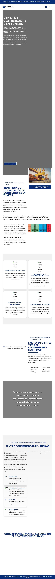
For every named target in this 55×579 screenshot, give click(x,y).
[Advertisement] (15, 104)
